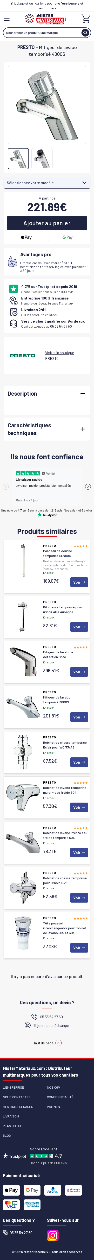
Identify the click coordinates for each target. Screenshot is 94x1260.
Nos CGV (53, 1087)
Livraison (11, 1116)
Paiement (54, 1106)
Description (22, 393)
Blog (7, 1135)
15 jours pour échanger (51, 1025)
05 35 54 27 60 (61, 326)
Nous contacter (17, 1097)
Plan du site (13, 1126)
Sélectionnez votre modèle (30, 182)
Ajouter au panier (46, 222)
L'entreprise (13, 1087)
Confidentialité (60, 1097)
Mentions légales (18, 1106)
